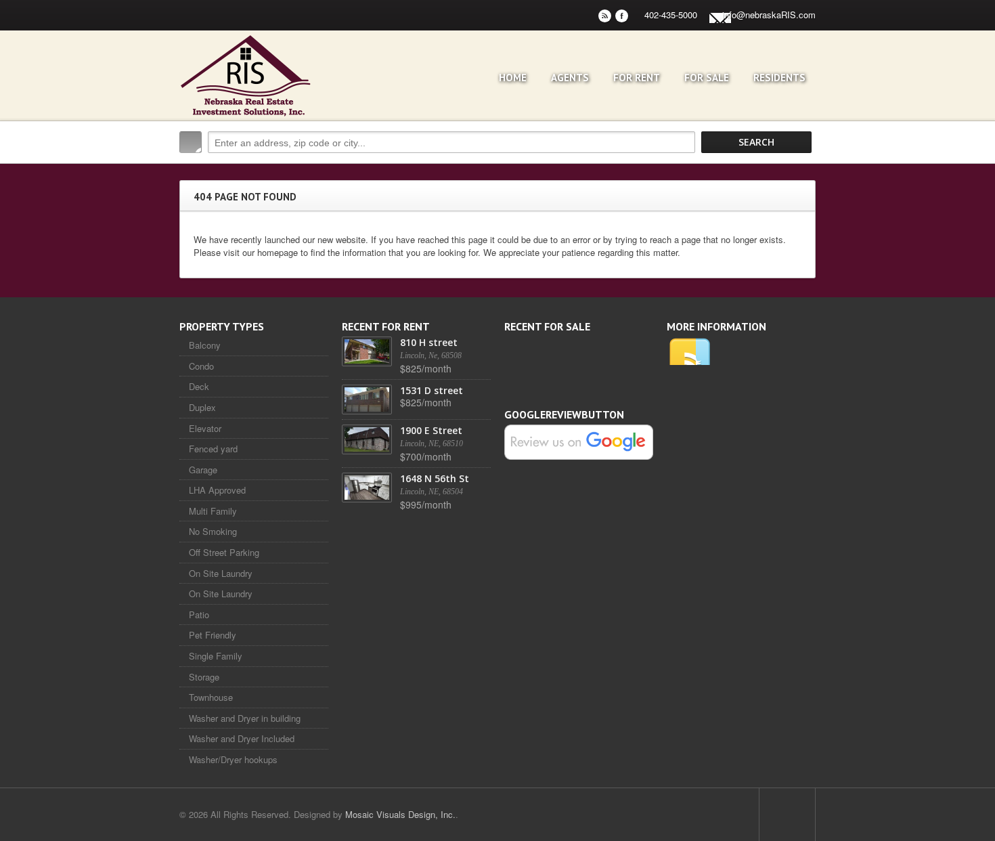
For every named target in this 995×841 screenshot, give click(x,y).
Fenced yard (213, 448)
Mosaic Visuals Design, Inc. (400, 814)
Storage (204, 676)
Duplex (202, 407)
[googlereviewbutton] (578, 441)
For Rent (636, 77)
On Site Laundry (220, 573)
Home (513, 77)
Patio (199, 614)
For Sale (706, 77)
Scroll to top (787, 814)
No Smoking (213, 531)
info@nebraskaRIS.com (769, 14)
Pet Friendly (212, 634)
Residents (779, 77)
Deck (199, 386)
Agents (570, 77)
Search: (190, 142)
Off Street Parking (224, 552)
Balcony (205, 345)
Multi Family (213, 510)
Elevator (205, 428)
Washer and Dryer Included (241, 738)
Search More (800, 171)
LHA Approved (217, 489)
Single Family (215, 655)
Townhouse (211, 697)
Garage (203, 469)
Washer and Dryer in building (245, 718)
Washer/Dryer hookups (233, 759)
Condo (201, 366)
